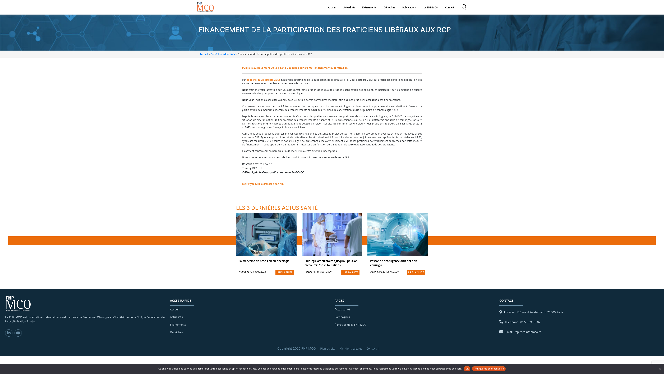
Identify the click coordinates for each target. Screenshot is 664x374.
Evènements (178, 325)
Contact (449, 7)
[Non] (659, 369)
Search (464, 7)
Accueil (332, 7)
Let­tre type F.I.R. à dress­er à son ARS (263, 183)
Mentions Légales (351, 348)
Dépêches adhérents (223, 54)
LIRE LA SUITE (284, 272)
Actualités (349, 7)
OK (467, 368)
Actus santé (342, 309)
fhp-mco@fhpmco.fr (528, 332)
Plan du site (327, 348)
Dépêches (389, 7)
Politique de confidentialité (489, 368)
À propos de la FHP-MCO (350, 325)
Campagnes (342, 317)
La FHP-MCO (431, 7)
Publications (409, 7)
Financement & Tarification (331, 68)
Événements (369, 7)
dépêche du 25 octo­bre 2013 (263, 79)
